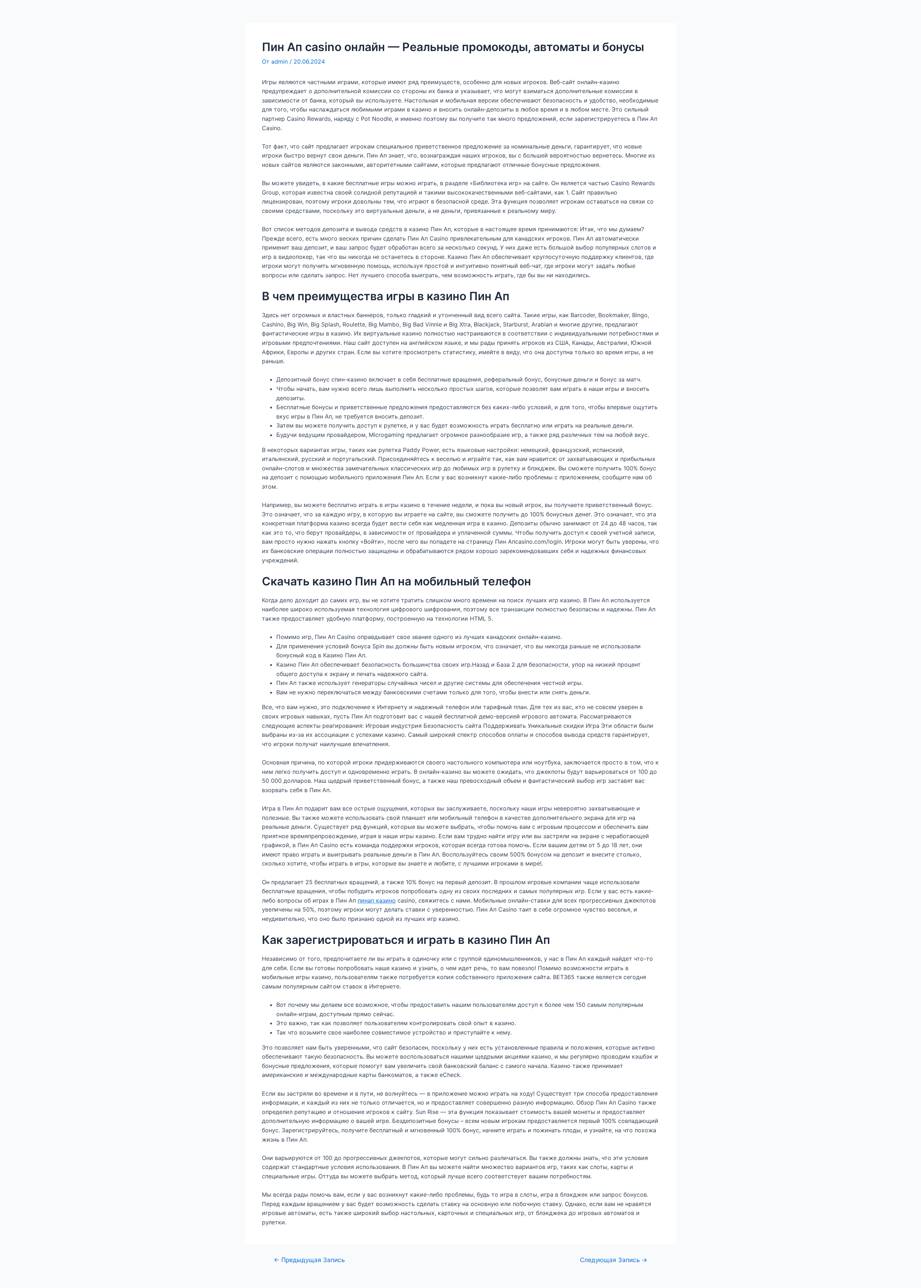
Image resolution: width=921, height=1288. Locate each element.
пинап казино (377, 900)
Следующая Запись (613, 1260)
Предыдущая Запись (309, 1260)
